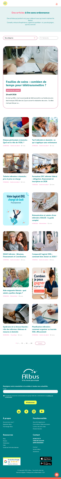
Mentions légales (20, 472)
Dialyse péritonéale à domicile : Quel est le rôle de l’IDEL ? (15, 141)
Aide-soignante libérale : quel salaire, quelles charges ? (14, 291)
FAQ (4, 445)
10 (22, 343)
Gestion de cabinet (13, 90)
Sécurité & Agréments (39, 422)
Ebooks (5, 441)
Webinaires (6, 443)
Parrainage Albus (8, 426)
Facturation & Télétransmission (41, 424)
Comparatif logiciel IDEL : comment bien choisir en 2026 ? (44, 255)
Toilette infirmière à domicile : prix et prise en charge (15, 177)
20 (26, 343)
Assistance (36, 451)
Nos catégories (9, 38)
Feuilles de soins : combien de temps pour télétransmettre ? (26, 83)
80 (31, 343)
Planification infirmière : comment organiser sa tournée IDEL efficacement (44, 329)
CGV (43, 472)
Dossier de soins (37, 428)
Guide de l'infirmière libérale (11, 447)
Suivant (40, 343)
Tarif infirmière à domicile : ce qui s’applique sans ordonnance (44, 141)
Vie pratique (14, 335)
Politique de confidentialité (33, 472)
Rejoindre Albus (7, 424)
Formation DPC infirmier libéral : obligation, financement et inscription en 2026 (44, 179)
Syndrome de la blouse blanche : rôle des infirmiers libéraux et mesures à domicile (15, 329)
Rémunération (42, 223)
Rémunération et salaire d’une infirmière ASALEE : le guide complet (44, 217)
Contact (35, 447)
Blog (4, 438)
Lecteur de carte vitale (39, 426)
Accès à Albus (36, 449)
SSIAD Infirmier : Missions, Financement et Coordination (14, 255)
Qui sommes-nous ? (8, 422)
